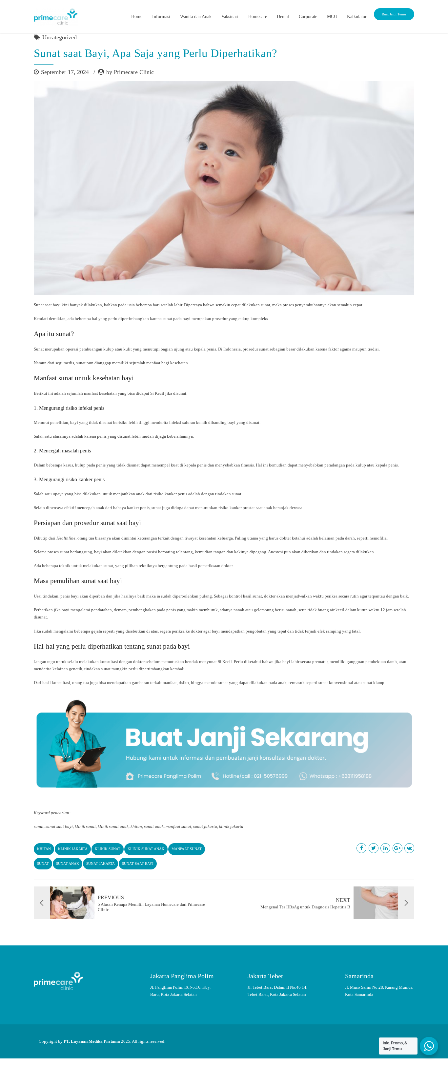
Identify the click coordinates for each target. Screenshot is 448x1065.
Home (136, 16)
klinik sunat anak (146, 849)
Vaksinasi (229, 16)
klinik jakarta (73, 849)
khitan (44, 849)
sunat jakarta (100, 863)
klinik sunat (107, 849)
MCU (332, 16)
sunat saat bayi (137, 863)
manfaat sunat (187, 849)
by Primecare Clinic (130, 72)
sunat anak (67, 863)
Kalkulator (357, 16)
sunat (43, 863)
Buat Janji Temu (394, 14)
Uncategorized (59, 37)
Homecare (257, 16)
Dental (283, 16)
